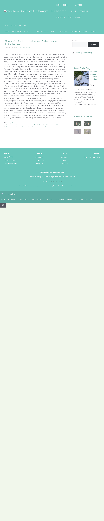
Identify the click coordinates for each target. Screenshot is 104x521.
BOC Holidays (39, 157)
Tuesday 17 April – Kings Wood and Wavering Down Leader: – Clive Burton (29, 127)
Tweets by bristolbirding (83, 53)
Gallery (74, 11)
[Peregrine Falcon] (77, 132)
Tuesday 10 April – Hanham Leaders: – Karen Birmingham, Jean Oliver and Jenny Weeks (33, 125)
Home (58, 5)
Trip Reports (39, 160)
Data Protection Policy (92, 157)
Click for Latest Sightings (81, 60)
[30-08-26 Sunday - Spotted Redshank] (81, 86)
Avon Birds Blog (9, 160)
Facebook (64, 164)
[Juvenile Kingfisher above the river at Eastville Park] (77, 124)
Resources (84, 11)
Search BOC (76, 41)
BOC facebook (77, 142)
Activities (78, 5)
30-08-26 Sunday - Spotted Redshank (93, 77)
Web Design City (56, 181)
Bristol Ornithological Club (40, 11)
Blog (70, 17)
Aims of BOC (8, 157)
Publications (61, 11)
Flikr (64, 160)
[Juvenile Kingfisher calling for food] (87, 124)
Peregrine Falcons (10, 164)
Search (93, 45)
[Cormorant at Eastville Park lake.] (87, 132)
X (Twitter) (64, 157)
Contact (78, 17)
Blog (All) (39, 164)
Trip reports (10, 123)
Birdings (66, 5)
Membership (60, 17)
